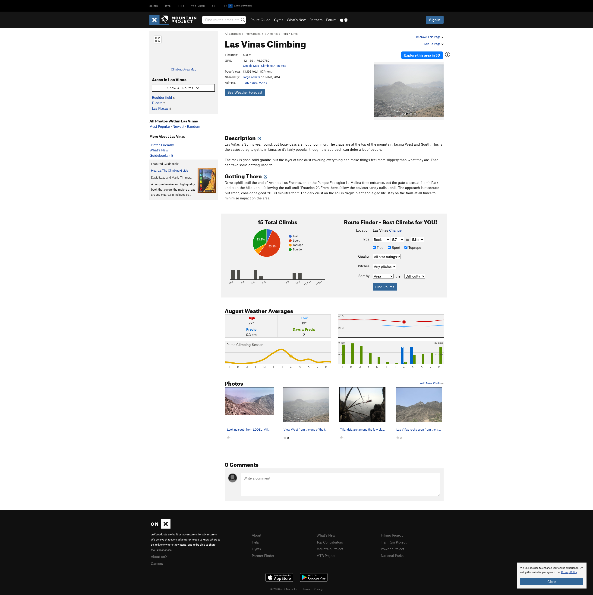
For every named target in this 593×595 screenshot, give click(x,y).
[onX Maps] (160, 527)
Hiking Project (392, 535)
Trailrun (198, 5)
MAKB (263, 82)
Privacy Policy (569, 572)
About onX (159, 556)
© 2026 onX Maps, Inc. (284, 589)
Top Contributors (329, 542)
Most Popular (159, 126)
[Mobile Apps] (343, 20)
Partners (315, 20)
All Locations (233, 33)
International (253, 33)
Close (551, 581)
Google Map (251, 65)
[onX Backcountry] (238, 6)
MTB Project (325, 555)
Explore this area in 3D (422, 55)
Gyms (278, 20)
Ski (214, 5)
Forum (331, 20)
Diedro (157, 103)
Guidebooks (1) (161, 155)
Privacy (318, 589)
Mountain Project (329, 549)
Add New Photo (430, 383)
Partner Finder (263, 555)
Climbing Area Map (183, 69)
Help (255, 542)
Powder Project (392, 549)
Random (193, 126)
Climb (153, 5)
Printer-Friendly (161, 145)
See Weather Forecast (244, 92)
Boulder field (162, 97)
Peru (285, 33)
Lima (294, 33)
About (256, 535)
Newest (178, 126)
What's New (296, 20)
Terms (306, 589)
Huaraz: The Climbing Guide (169, 170)
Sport (395, 247)
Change (395, 230)
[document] (551, 575)
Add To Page (432, 44)
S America (271, 33)
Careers (157, 563)
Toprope (414, 247)
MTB (168, 5)
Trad (380, 247)
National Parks (392, 555)
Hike (181, 5)
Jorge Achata (251, 77)
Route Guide (260, 20)
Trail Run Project (394, 542)
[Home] (175, 20)
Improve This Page (428, 37)
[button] (378, 91)
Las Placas (160, 108)
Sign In (434, 20)
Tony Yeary (250, 82)
